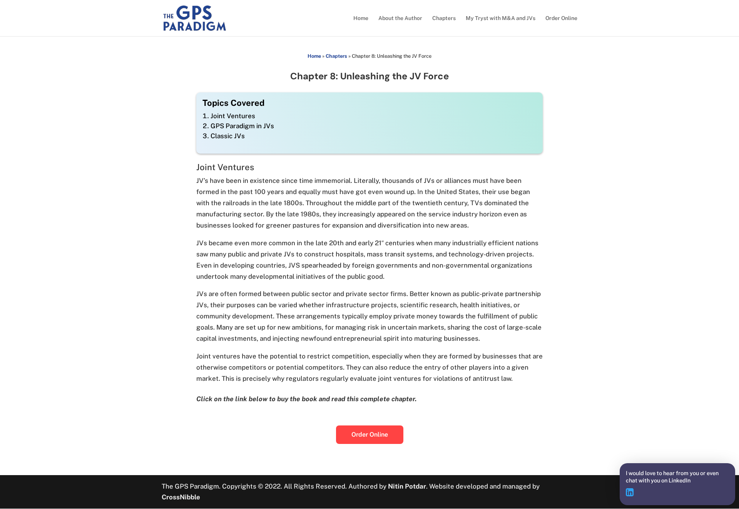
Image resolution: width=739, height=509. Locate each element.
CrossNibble (181, 497)
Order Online (561, 18)
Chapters (444, 18)
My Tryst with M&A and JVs (500, 18)
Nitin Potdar (407, 486)
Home (360, 18)
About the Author (400, 18)
